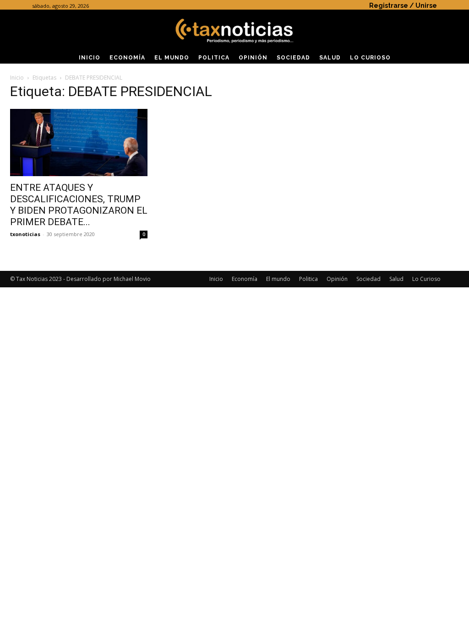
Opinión (337, 279)
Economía (244, 279)
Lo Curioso (426, 279)
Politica (308, 279)
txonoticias (25, 234)
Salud (396, 279)
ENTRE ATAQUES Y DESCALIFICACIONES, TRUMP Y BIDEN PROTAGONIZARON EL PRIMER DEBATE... (78, 204)
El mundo (278, 279)
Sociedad (368, 279)
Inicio (17, 77)
